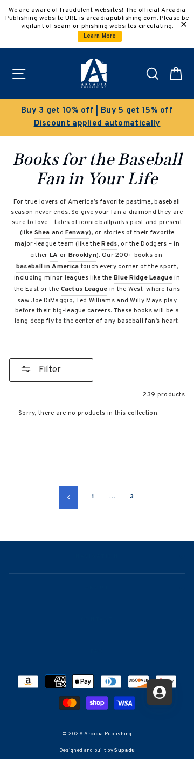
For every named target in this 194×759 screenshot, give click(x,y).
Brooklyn (82, 255)
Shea (42, 232)
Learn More (100, 36)
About (97, 588)
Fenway (77, 232)
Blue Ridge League (143, 278)
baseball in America (47, 266)
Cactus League (84, 289)
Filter (49, 370)
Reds (109, 244)
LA (54, 255)
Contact (97, 620)
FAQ (97, 652)
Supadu (124, 750)
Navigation (96, 557)
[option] (97, 117)
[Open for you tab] (159, 692)
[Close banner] (184, 24)
